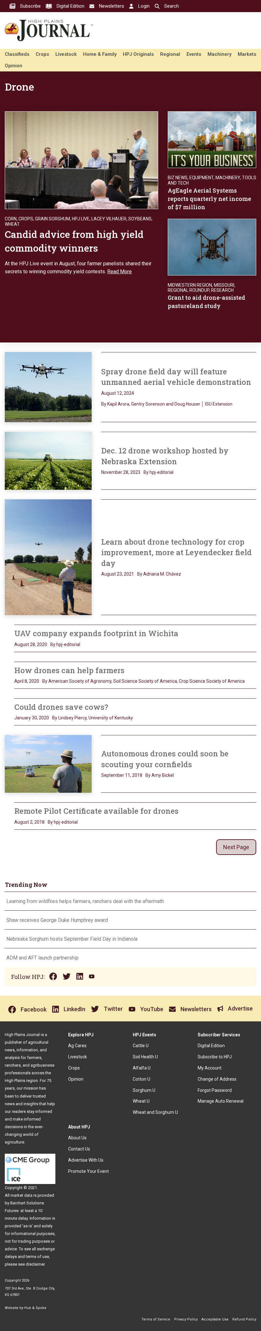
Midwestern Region (190, 285)
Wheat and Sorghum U (155, 1112)
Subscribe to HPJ (215, 1056)
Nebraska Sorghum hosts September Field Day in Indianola (72, 939)
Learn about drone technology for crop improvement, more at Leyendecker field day (176, 552)
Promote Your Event (88, 1171)
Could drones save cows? (61, 707)
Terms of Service (155, 1319)
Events (194, 54)
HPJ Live (80, 218)
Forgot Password (215, 1090)
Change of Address (217, 1079)
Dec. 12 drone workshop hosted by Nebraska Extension (165, 456)
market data (21, 1195)
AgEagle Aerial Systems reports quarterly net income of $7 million (209, 199)
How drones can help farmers (69, 670)
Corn (11, 218)
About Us (77, 1137)
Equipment (201, 177)
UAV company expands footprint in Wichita (96, 633)
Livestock (66, 54)
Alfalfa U (142, 1067)
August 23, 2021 (117, 574)
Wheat (12, 224)
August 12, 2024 (117, 393)
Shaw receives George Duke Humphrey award (57, 920)
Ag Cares (77, 1045)
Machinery (219, 54)
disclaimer (35, 1264)
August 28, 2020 (30, 644)
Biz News (177, 177)
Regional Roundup (188, 290)
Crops (42, 54)
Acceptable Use (215, 1319)
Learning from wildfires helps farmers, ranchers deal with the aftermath (85, 901)
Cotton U (141, 1079)
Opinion (13, 66)
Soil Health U (145, 1056)
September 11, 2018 (121, 775)
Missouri (224, 285)
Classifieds (17, 54)
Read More (119, 271)
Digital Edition (211, 1045)
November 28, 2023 (120, 472)
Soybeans (140, 218)
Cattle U (141, 1045)
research (222, 290)
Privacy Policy (186, 1319)
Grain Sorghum (52, 218)
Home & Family (99, 54)
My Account (210, 1067)
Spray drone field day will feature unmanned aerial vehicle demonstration (176, 376)
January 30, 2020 (31, 717)
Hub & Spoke (35, 1308)
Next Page (236, 847)
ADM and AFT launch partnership (42, 958)
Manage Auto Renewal (220, 1101)
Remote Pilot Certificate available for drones (96, 811)
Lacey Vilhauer (108, 218)
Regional (170, 54)
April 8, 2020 (26, 681)
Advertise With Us (85, 1160)
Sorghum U (144, 1090)
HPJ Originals (138, 54)
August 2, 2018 (29, 822)
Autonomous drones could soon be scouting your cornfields (165, 758)
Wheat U (141, 1101)
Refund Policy (244, 1319)
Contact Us (79, 1148)
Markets (247, 54)
